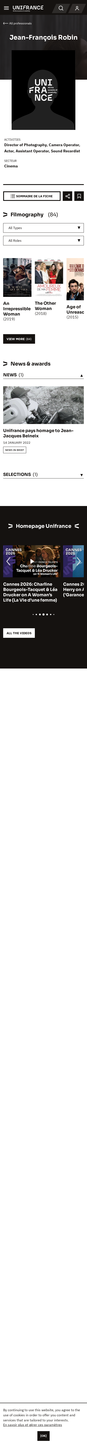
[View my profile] (77, 8)
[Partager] (67, 196)
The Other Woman (45, 306)
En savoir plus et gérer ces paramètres (32, 1425)
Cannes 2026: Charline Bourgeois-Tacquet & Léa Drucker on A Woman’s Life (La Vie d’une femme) (30, 592)
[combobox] (43, 228)
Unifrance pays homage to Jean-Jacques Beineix (38, 433)
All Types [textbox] (15, 228)
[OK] (43, 1436)
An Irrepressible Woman (17, 309)
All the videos (19, 633)
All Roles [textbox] (15, 240)
